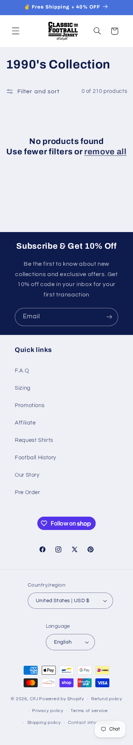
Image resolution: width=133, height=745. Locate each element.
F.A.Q (22, 370)
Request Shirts (34, 440)
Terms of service (89, 711)
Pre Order (27, 492)
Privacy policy (47, 711)
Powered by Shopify (61, 699)
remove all (105, 151)
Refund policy (106, 699)
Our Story (27, 475)
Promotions (29, 405)
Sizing (23, 388)
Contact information (90, 723)
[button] (15, 31)
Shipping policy (44, 723)
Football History (35, 457)
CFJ (34, 699)
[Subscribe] (109, 317)
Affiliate (25, 423)
